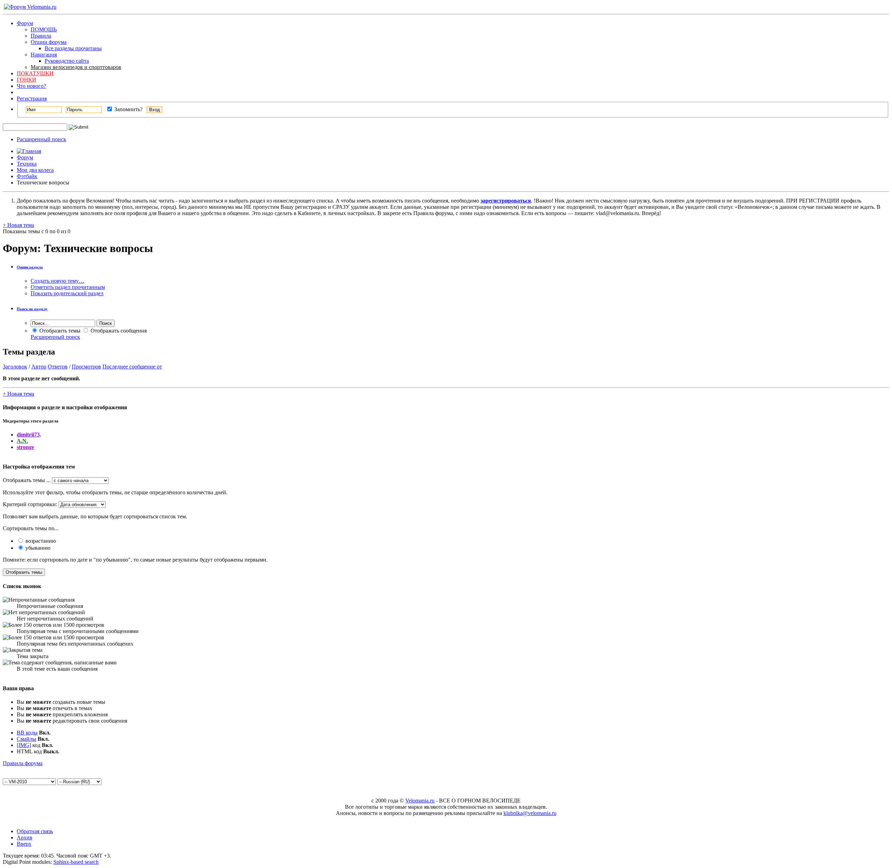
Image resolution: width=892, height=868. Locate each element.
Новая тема (18, 225)
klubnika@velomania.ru (529, 813)
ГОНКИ (26, 80)
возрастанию (40, 541)
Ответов (58, 367)
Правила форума (23, 763)
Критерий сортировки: (30, 504)
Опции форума (49, 42)
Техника (27, 164)
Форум (25, 23)
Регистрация (32, 98)
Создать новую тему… (57, 281)
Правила (41, 36)
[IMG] (24, 745)
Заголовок (15, 367)
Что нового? (31, 86)
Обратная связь (35, 831)
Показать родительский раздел (67, 293)
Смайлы (26, 739)
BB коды (27, 733)
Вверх (24, 844)
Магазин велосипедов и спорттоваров (76, 67)
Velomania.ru (420, 801)
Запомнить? (128, 109)
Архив (24, 837)
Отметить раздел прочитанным (68, 287)
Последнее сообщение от (132, 367)
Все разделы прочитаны (73, 48)
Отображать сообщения (118, 331)
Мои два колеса (35, 170)
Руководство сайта (67, 61)
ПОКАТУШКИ (35, 73)
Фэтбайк (27, 176)
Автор (38, 367)
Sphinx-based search (76, 862)
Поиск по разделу (32, 309)
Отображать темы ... (27, 480)
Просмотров (86, 367)
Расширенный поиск (41, 139)
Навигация (44, 55)
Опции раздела (30, 267)
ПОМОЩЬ (44, 29)
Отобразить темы (59, 331)
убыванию (37, 548)
